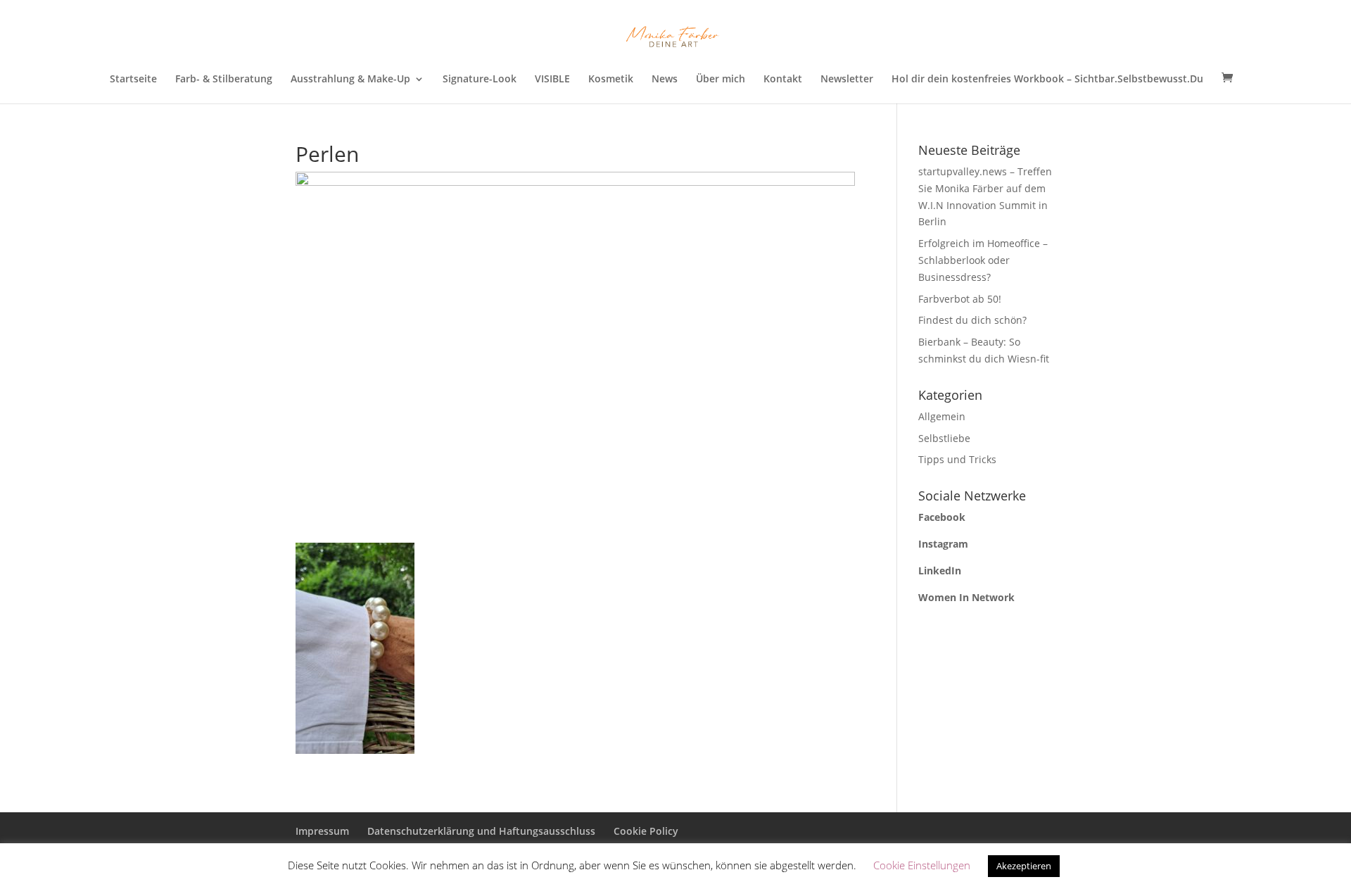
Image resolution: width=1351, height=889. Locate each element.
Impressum (322, 831)
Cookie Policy (646, 831)
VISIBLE (552, 79)
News (665, 79)
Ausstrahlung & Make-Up (350, 79)
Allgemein (941, 416)
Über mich (720, 79)
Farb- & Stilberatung (223, 79)
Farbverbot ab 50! (959, 298)
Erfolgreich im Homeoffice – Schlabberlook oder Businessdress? (983, 260)
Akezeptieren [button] (1023, 865)
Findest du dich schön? (972, 320)
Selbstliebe (944, 438)
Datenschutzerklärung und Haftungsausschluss (481, 831)
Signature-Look (479, 79)
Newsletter (846, 79)
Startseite (133, 79)
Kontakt (782, 79)
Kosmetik (610, 79)
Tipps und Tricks (957, 459)
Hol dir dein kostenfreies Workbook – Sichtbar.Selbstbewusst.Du (1047, 79)
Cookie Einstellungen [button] (921, 865)
